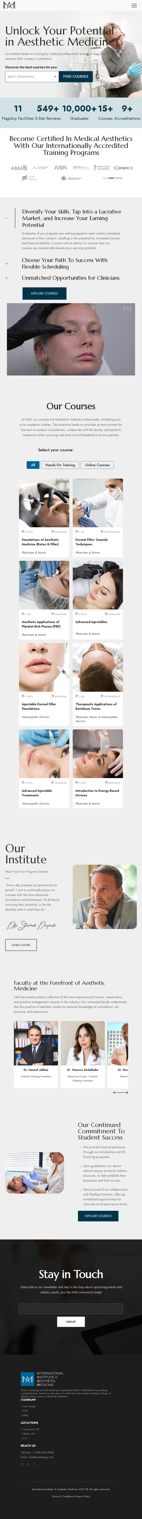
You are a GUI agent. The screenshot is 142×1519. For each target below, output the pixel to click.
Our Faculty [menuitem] (29, 1406)
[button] (117, 1092)
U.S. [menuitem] (25, 1438)
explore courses (44, 293)
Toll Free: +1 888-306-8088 (37, 1453)
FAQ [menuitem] (25, 1411)
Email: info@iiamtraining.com (37, 1457)
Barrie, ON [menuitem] (29, 1434)
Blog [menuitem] (25, 1415)
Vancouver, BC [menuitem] (31, 1429)
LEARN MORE (44, 502)
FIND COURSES (75, 76)
